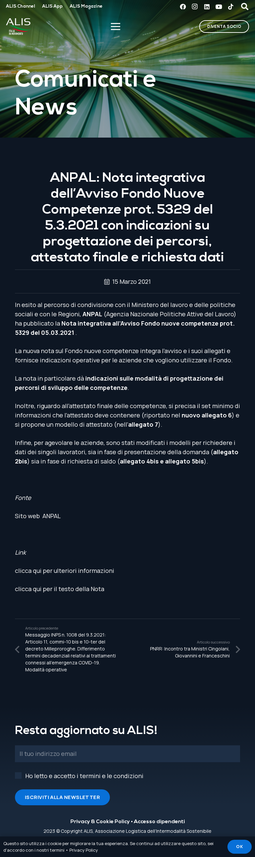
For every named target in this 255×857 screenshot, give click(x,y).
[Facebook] (183, 7)
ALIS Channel (20, 6)
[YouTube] (219, 7)
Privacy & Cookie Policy (100, 822)
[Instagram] (195, 7)
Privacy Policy (83, 850)
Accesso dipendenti (159, 822)
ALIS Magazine (86, 6)
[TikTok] (231, 7)
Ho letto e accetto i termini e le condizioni (84, 776)
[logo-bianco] (19, 26)
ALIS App (52, 6)
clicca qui (28, 571)
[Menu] (115, 26)
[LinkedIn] (207, 7)
